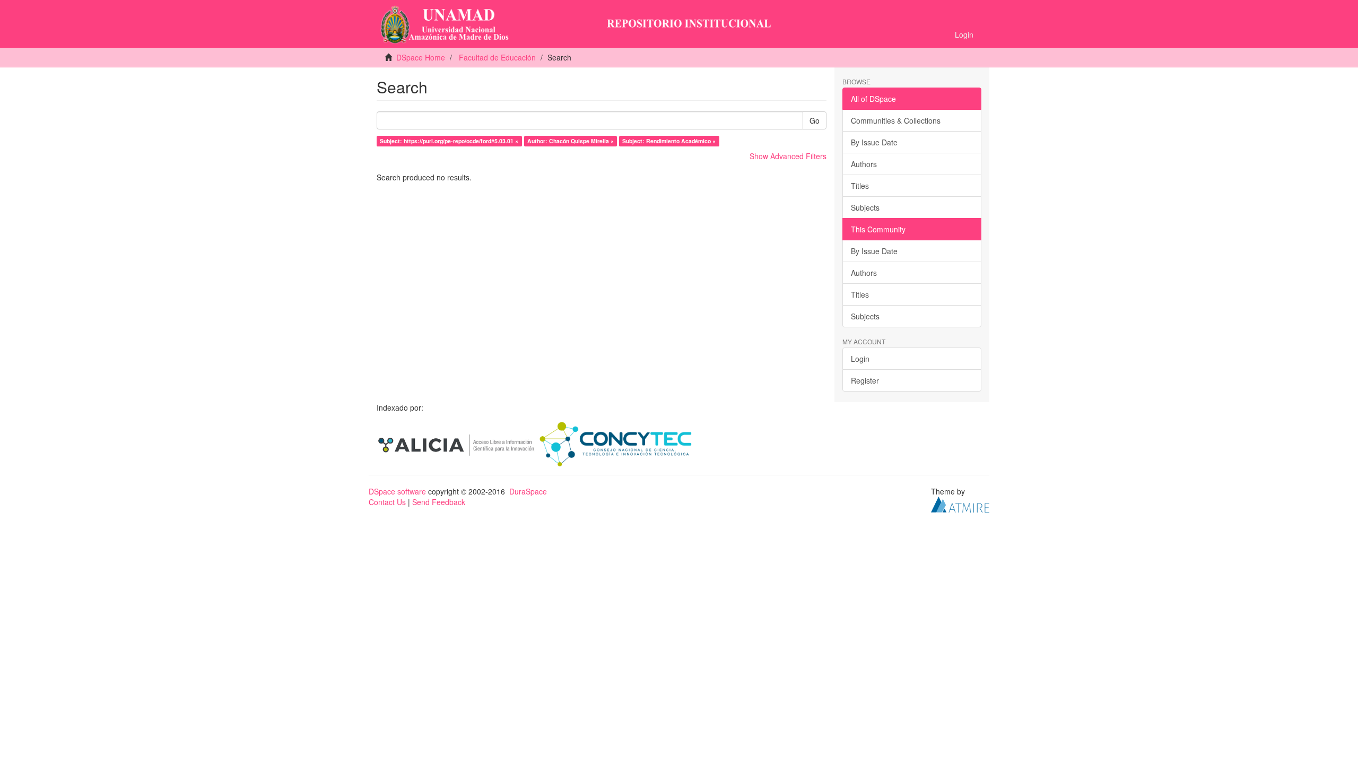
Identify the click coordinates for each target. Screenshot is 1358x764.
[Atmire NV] (960, 503)
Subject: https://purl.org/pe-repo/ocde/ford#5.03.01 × (449, 141)
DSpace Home (420, 57)
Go (814, 120)
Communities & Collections (896, 120)
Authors (864, 164)
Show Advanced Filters (788, 156)
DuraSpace (528, 491)
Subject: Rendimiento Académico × (669, 141)
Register (865, 380)
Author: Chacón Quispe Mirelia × (570, 141)
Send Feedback (438, 502)
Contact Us (387, 502)
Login (860, 358)
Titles (860, 185)
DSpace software (397, 491)
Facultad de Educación (497, 57)
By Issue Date (874, 142)
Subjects (865, 207)
